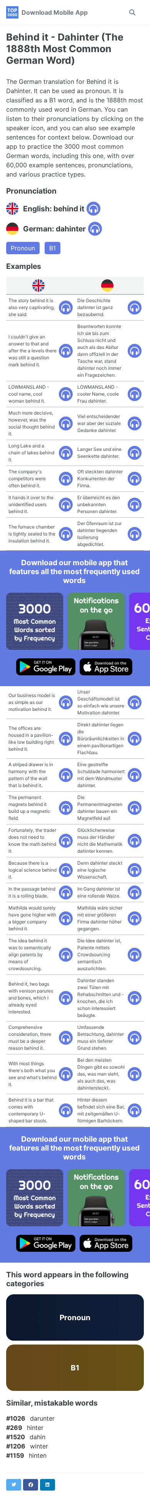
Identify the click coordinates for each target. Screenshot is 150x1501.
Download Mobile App (55, 12)
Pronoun (23, 248)
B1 (52, 248)
